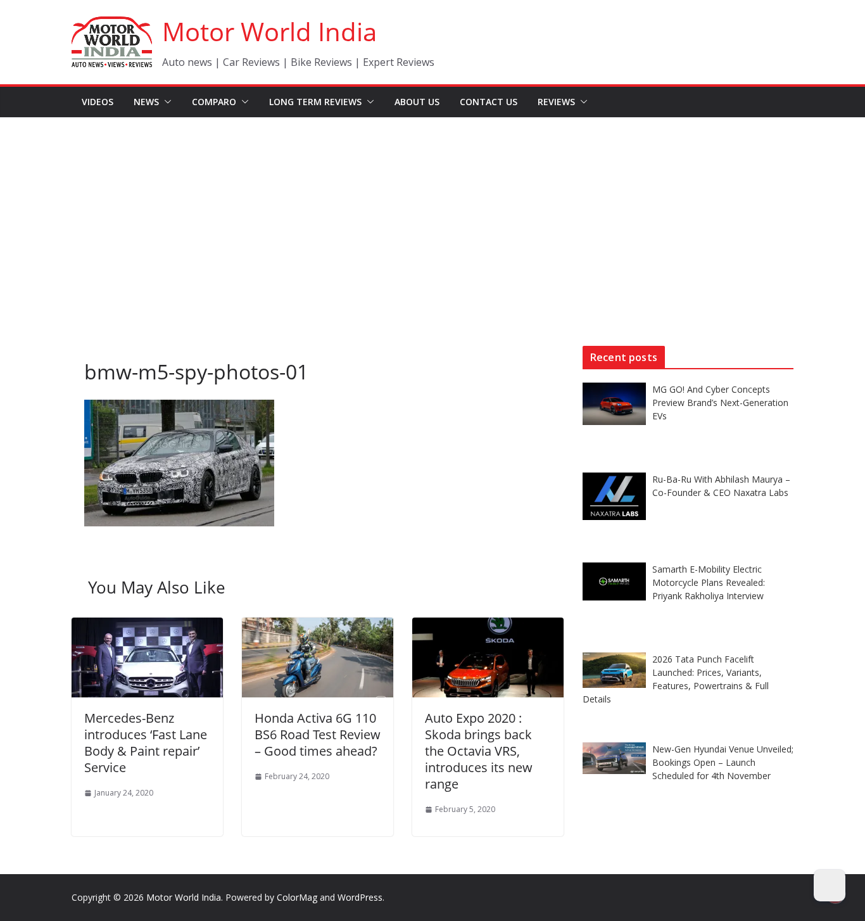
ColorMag (297, 897)
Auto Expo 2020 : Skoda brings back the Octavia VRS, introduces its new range (479, 750)
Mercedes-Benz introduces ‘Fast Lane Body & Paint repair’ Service (145, 742)
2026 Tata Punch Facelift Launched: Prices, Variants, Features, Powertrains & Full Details (676, 679)
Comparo (214, 102)
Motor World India (269, 31)
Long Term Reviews (315, 102)
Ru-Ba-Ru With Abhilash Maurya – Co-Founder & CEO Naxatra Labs (721, 486)
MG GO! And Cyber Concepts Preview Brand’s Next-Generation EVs (720, 402)
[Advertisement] (432, 213)
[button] (165, 102)
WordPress (360, 897)
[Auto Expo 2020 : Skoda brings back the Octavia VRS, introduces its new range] (488, 626)
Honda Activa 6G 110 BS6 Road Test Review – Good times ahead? (318, 734)
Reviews (556, 102)
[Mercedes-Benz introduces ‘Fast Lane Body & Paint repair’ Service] (147, 626)
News (146, 102)
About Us (417, 102)
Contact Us (488, 102)
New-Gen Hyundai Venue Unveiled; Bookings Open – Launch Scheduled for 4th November (722, 762)
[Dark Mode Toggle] (829, 885)
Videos (97, 102)
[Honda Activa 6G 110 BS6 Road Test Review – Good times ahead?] (317, 626)
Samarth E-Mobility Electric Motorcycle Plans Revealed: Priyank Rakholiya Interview (708, 582)
